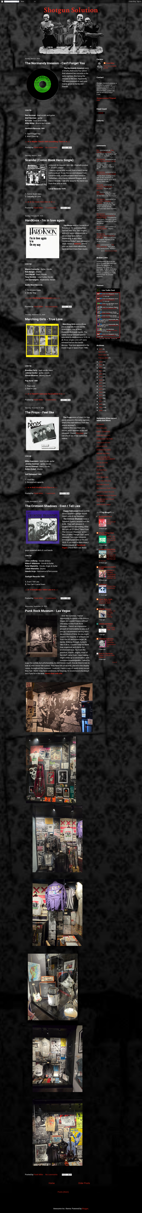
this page (80, 433)
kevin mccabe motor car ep (106, 161)
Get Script (101, 338)
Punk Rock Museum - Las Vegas (47, 611)
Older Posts (84, 1183)
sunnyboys (100, 194)
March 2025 (102, 355)
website (77, 244)
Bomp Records (102, 428)
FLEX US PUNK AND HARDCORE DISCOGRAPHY (106, 458)
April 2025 (102, 352)
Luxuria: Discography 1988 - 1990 (111, 627)
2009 (101, 407)
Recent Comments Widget (111, 251)
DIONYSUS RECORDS (104, 450)
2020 (101, 374)
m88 (98, 192)
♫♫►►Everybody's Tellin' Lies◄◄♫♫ (41, 590)
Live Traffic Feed (108, 290)
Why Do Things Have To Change (106, 534)
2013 (101, 395)
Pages (64, 548)
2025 (101, 349)
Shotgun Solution (102, 304)
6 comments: (51, 400)
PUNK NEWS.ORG (102, 477)
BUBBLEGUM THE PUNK (105, 439)
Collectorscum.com (103, 443)
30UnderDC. (100, 424)
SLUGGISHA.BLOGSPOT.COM (107, 568)
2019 (101, 377)
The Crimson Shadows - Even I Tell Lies (52, 506)
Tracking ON (114, 338)
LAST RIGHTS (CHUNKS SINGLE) (107, 335)
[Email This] (63, 148)
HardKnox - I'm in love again (44, 220)
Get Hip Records (102, 463)
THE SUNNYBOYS (113, 320)
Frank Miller (110, 63)
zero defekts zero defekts (105, 151)
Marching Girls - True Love (44, 319)
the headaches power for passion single (106, 217)
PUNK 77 (99, 474)
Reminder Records (103, 484)
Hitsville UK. (100, 466)
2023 (101, 365)
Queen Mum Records (104, 481)
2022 (101, 368)
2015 (101, 389)
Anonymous (101, 159)
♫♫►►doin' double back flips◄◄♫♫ (41, 487)
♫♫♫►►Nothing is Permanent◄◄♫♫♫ (42, 298)
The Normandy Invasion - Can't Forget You (55, 63)
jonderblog (103, 584)
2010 (101, 404)
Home (52, 1183)
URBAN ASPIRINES (106, 624)
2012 (101, 398)
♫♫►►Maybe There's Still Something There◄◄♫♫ (47, 141)
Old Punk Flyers (102, 470)
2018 (101, 380)
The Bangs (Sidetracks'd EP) (109, 308)
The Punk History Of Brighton (106, 495)
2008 (101, 410)
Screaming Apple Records (105, 492)
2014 (101, 392)
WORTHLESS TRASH (104, 505)
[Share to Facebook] (69, 148)
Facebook (81, 545)
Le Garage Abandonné (107, 549)
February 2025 (103, 358)
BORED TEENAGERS (103, 432)
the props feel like (105, 246)
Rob (98, 150)
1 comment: (50, 493)
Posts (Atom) (63, 1192)
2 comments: (51, 598)
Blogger (85, 1208)
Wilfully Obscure (105, 609)
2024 (101, 362)
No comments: (51, 147)
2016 (101, 386)
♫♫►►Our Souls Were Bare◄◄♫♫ (40, 202)
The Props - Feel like (39, 412)
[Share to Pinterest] (71, 148)
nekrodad (100, 185)
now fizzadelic (102, 229)
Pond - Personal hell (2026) (111, 522)
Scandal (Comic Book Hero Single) (49, 160)
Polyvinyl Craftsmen (106, 639)
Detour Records (102, 446)
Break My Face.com (103, 435)
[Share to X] (67, 148)
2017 (101, 383)
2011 (101, 401)
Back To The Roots (106, 654)
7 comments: (51, 208)
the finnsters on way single (106, 174)
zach (98, 245)
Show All (114, 662)
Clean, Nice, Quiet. (105, 599)
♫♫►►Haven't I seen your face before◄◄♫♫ (45, 394)
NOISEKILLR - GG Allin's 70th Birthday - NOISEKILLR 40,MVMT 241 (111, 574)
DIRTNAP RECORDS (103, 453)
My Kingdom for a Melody (105, 517)
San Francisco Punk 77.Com (106, 488)
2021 (101, 371)
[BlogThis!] (65, 148)
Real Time (107, 338)
